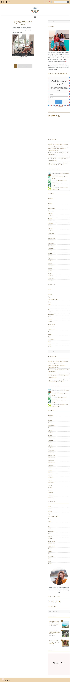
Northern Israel (51, 329)
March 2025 (50, 198)
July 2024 (50, 201)
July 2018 (50, 263)
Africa (49, 289)
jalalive (53, 176)
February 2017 (51, 278)
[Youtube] (9, 2)
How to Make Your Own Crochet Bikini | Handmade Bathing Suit (54, 632)
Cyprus (49, 297)
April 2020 (50, 258)
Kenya (49, 316)
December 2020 (51, 238)
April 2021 (50, 228)
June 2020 (50, 253)
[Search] (68, 2)
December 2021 (51, 220)
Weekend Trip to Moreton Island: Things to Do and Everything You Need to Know (55, 623)
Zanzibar (50, 346)
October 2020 (51, 243)
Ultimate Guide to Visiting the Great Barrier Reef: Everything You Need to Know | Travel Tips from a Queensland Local (59, 158)
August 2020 (50, 248)
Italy (49, 309)
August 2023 (50, 210)
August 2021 (50, 223)
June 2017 (50, 270)
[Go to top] (66, 675)
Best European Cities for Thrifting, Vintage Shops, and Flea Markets (54, 642)
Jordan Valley (51, 314)
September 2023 (51, 208)
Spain (49, 336)
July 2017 (50, 268)
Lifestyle (50, 319)
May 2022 (50, 218)
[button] (35, 17)
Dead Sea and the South (53, 299)
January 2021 (50, 235)
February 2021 (51, 233)
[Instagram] (4, 2)
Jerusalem (50, 312)
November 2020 (51, 240)
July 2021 (50, 225)
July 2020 (50, 250)
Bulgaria (50, 294)
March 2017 (50, 275)
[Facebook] (1, 2)
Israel (14, 57)
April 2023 (50, 213)
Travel (21, 59)
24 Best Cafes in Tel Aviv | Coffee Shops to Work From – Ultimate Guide (23, 22)
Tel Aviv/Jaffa (51, 339)
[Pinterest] (6, 2)
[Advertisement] (59, 127)
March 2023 (50, 215)
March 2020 (50, 260)
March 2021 (50, 230)
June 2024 (50, 203)
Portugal (50, 331)
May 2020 (50, 255)
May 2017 (50, 273)
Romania (50, 334)
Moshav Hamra (51, 324)
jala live (53, 184)
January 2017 (50, 280)
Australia (50, 292)
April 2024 (50, 205)
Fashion (49, 304)
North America (51, 327)
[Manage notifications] (3, 679)
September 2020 (51, 245)
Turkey (49, 344)
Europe (49, 302)
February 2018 (51, 265)
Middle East (20, 57)
